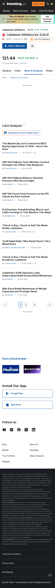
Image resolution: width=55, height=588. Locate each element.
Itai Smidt (9, 184)
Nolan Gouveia (11, 153)
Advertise (34, 450)
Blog (4, 444)
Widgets (6, 461)
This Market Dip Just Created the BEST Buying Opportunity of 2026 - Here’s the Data (25, 146)
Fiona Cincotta (11, 168)
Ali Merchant (10, 216)
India (33, 11)
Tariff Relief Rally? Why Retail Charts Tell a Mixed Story (26, 242)
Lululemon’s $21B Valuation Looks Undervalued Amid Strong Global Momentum (27, 274)
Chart (18, 70)
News (4, 78)
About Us (34, 444)
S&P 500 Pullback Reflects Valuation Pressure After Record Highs (22, 179)
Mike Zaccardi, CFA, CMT (15, 247)
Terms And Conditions (11, 554)
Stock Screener (20, 11)
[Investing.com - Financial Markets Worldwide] (16, 4)
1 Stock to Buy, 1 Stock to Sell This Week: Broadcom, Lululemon (25, 258)
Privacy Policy (8, 563)
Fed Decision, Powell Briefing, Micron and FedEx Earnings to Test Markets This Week (26, 211)
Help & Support (37, 456)
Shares (6, 11)
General (6, 70)
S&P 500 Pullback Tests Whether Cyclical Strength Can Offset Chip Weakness (25, 163)
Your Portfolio (8, 456)
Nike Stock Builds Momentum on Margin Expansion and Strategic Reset (24, 290)
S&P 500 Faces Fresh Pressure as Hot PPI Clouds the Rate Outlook (25, 195)
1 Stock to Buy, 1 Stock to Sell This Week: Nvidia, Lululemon (25, 227)
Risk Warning (7, 572)
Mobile (5, 450)
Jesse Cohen (10, 232)
